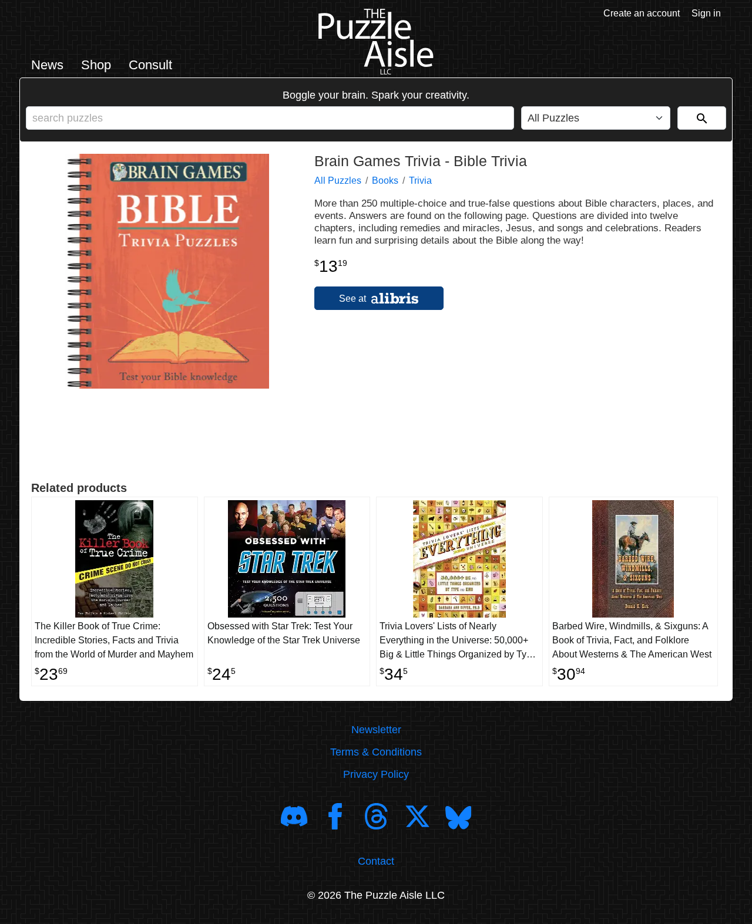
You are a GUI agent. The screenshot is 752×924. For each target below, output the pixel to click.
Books (385, 181)
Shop (96, 65)
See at (353, 298)
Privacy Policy (376, 774)
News (47, 65)
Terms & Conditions (376, 752)
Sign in (706, 13)
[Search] (701, 118)
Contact (376, 861)
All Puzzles (337, 181)
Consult (150, 65)
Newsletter (376, 730)
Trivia (420, 181)
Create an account (641, 13)
